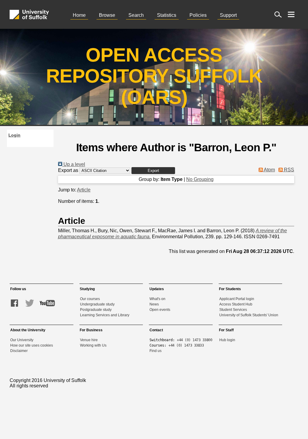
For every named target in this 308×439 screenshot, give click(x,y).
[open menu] (291, 14)
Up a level (73, 164)
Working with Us (93, 345)
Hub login (227, 340)
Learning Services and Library (104, 315)
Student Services (233, 310)
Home (79, 15)
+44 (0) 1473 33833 (186, 345)
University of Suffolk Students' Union (248, 315)
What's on (157, 299)
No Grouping (200, 179)
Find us (155, 351)
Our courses (90, 299)
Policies (198, 15)
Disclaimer (19, 351)
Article (84, 189)
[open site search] (278, 14)
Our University (21, 340)
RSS (288, 169)
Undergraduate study (97, 304)
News (154, 304)
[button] (153, 170)
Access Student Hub (235, 304)
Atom (269, 169)
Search (136, 15)
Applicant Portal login (236, 299)
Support (228, 15)
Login (14, 135)
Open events (159, 310)
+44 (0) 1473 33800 (194, 340)
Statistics (166, 15)
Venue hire (89, 340)
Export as (68, 170)
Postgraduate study (96, 310)
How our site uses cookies (31, 345)
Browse (107, 15)
